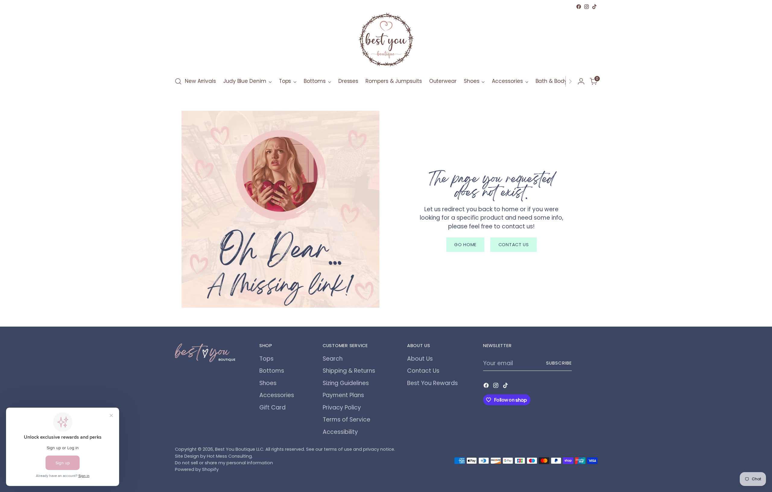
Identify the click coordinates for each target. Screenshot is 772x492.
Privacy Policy (342, 407)
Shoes (268, 383)
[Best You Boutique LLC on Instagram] (586, 6)
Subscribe (559, 363)
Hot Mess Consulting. (230, 456)
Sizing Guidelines (346, 383)
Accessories (276, 395)
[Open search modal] (178, 81)
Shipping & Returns (349, 371)
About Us (420, 359)
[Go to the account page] (581, 81)
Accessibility (340, 432)
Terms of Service (346, 419)
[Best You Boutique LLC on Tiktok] (594, 6)
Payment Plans (343, 395)
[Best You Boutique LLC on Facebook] (578, 6)
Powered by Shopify (197, 469)
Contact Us (423, 371)
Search (333, 359)
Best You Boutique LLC (239, 449)
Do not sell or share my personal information (224, 463)
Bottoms (271, 371)
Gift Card (272, 407)
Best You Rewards (432, 383)
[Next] (570, 81)
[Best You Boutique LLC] (386, 41)
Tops (266, 359)
